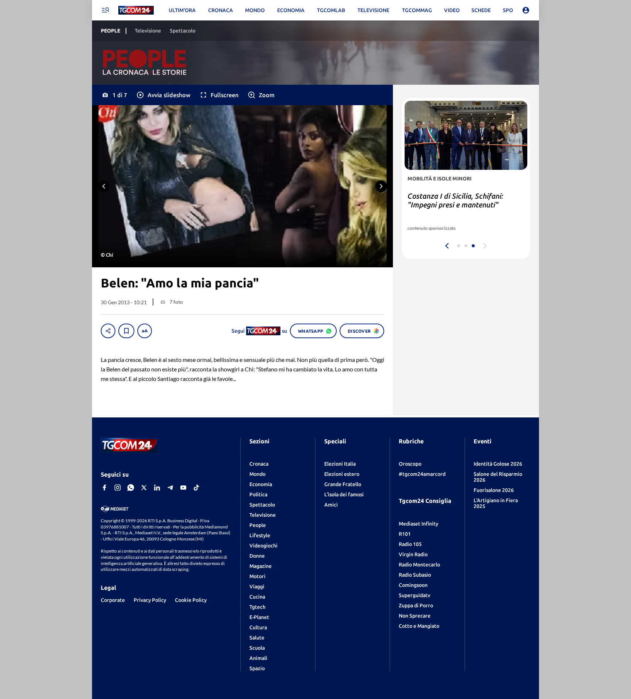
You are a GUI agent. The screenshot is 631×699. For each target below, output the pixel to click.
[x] (144, 487)
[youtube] (183, 487)
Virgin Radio (413, 554)
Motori (257, 576)
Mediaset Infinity (418, 524)
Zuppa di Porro (416, 605)
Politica (258, 494)
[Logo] (136, 10)
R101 (405, 534)
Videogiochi (263, 546)
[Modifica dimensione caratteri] (144, 331)
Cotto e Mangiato (419, 626)
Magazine (260, 566)
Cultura (258, 627)
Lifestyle (259, 535)
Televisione (262, 515)
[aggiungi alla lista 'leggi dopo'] (126, 331)
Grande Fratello (342, 484)
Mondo (257, 474)
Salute (256, 638)
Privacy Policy (150, 600)
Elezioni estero (341, 474)
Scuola (257, 648)
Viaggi (256, 586)
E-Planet (259, 617)
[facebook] (104, 487)
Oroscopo (410, 464)
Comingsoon (413, 585)
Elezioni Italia (340, 464)
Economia (260, 484)
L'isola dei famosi (344, 494)
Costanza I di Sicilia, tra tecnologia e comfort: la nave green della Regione (464, 205)
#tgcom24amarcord (422, 474)
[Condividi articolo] (108, 331)
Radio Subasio (415, 575)
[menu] (105, 10)
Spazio (257, 668)
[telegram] (170, 487)
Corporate (113, 600)
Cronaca (258, 464)
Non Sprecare (415, 616)
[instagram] (117, 487)
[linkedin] (157, 487)
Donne (257, 556)
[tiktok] (196, 487)
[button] (163, 95)
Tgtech (257, 607)
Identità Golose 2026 (498, 464)
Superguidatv (414, 595)
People (257, 525)
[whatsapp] (130, 487)
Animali (258, 658)
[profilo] (526, 10)
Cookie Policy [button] (191, 600)
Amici (331, 505)
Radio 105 (410, 544)
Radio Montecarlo (419, 565)
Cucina (257, 597)
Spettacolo (262, 505)
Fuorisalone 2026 (494, 490)
